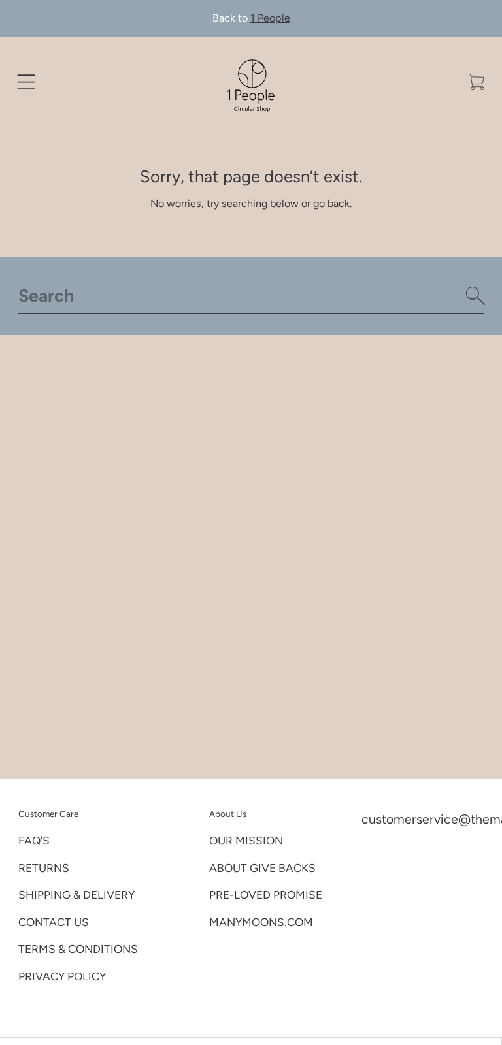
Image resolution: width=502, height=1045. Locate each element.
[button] (26, 82)
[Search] (475, 295)
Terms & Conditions (78, 949)
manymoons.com (261, 922)
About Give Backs (262, 868)
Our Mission (246, 840)
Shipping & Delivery (76, 894)
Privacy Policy (62, 976)
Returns (43, 868)
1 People (270, 18)
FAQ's (34, 840)
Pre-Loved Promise (265, 894)
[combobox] (251, 296)
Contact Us (53, 922)
